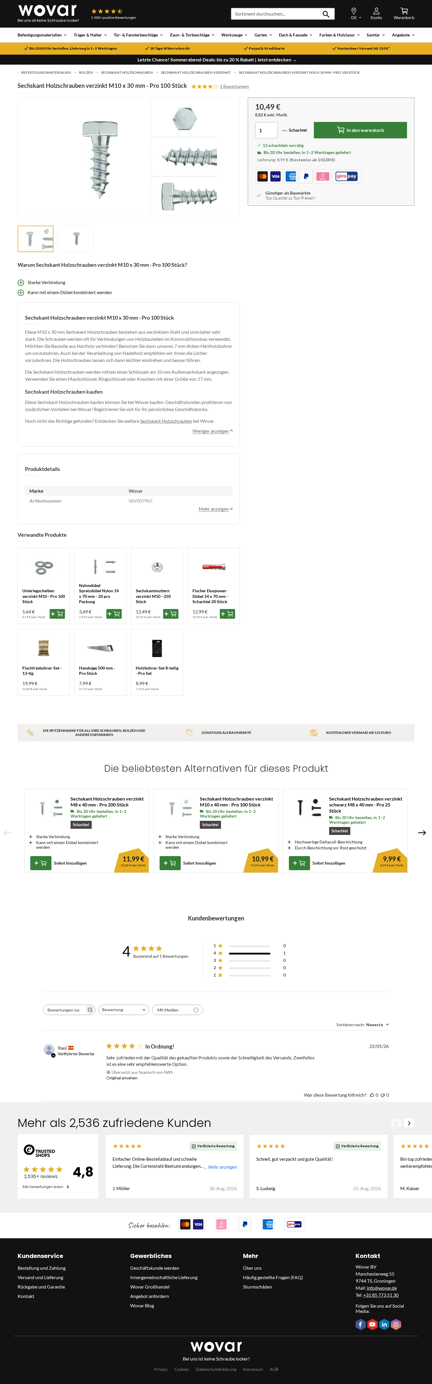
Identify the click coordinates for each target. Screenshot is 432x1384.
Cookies (181, 1369)
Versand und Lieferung (40, 1277)
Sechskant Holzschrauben (127, 72)
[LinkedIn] (385, 1325)
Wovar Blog (142, 1305)
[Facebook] (361, 1325)
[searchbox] (64, 1010)
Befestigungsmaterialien (46, 72)
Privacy (161, 1369)
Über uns (252, 1268)
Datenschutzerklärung (216, 1369)
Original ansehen (122, 1077)
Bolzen (86, 72)
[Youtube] (373, 1325)
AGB (274, 1369)
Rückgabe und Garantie (41, 1286)
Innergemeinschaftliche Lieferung (163, 1277)
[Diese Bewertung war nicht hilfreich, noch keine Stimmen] (383, 1095)
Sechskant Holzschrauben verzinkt (196, 72)
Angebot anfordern (149, 1296)
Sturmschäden (257, 1286)
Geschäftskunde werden (154, 1268)
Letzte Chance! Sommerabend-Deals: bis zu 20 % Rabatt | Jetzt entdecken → (217, 59)
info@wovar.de (382, 1288)
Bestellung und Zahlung (42, 1268)
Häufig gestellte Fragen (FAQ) (273, 1277)
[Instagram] (397, 1325)
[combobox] (123, 1010)
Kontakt (26, 1296)
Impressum (253, 1369)
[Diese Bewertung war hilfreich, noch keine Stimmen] (372, 1095)
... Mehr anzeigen (220, 1167)
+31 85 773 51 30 (380, 1295)
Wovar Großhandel (150, 1286)
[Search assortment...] (326, 14)
